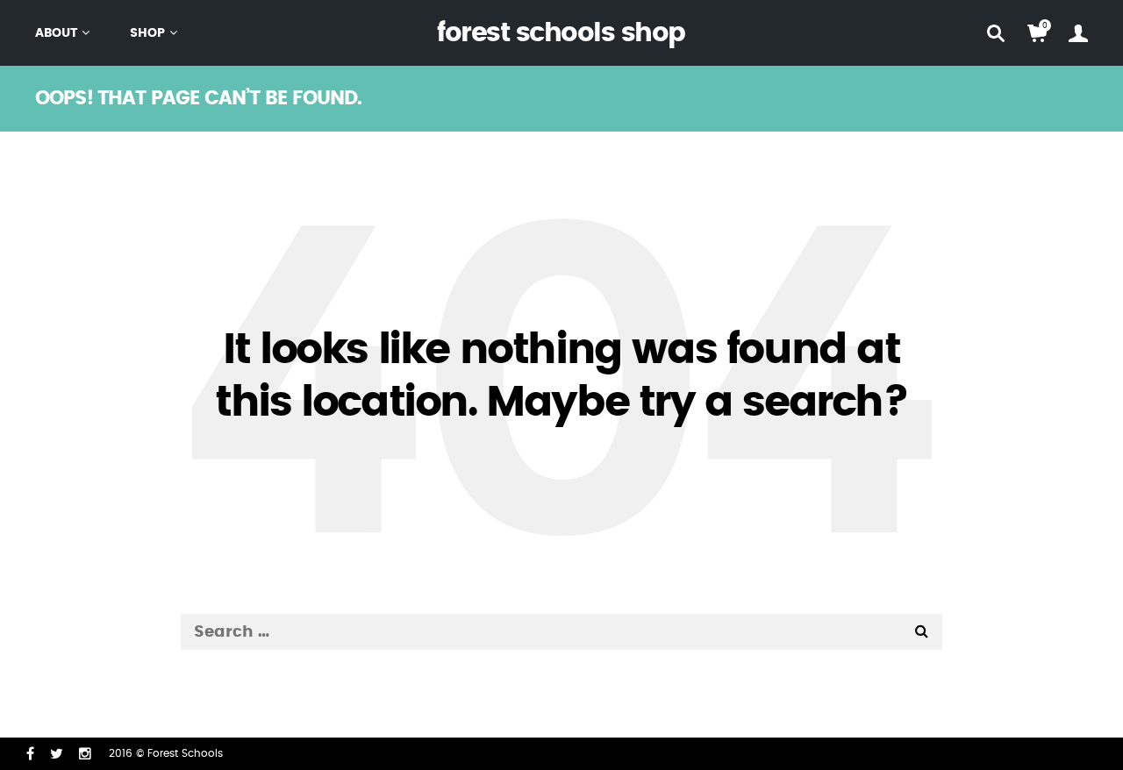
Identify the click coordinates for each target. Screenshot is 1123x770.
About (56, 33)
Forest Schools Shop (561, 33)
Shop (147, 33)
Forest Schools (185, 753)
